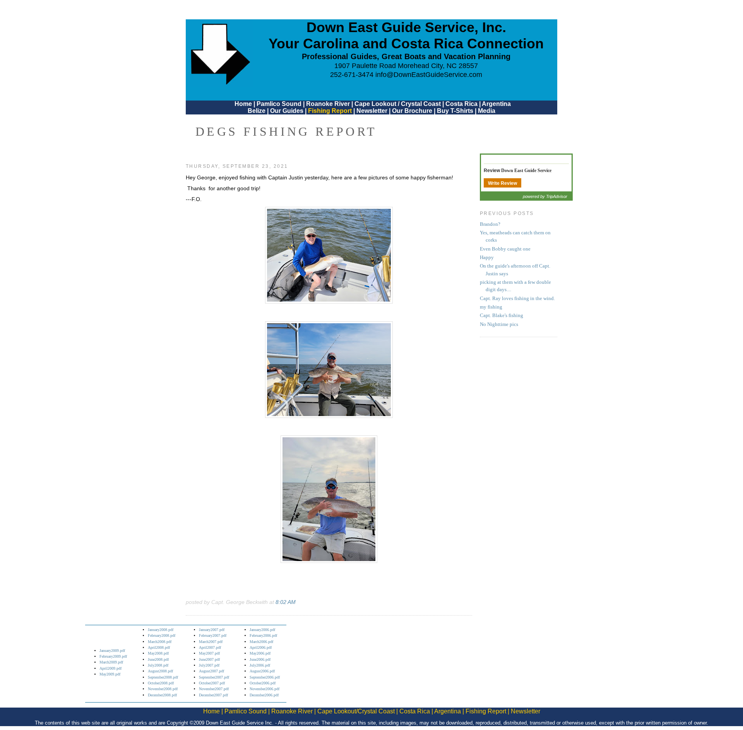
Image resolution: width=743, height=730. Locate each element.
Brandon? (490, 224)
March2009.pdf (111, 662)
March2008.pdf (159, 642)
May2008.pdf (158, 653)
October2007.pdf (212, 683)
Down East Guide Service (526, 170)
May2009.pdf (109, 674)
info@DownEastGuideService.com (428, 74)
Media (486, 110)
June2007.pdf (209, 659)
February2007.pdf (212, 635)
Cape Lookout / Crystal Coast (397, 104)
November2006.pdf (264, 689)
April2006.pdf (261, 647)
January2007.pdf (211, 630)
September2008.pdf (163, 677)
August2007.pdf (211, 671)
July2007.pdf (209, 665)
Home (243, 104)
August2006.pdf (262, 671)
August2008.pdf (160, 671)
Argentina (496, 104)
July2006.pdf (260, 665)
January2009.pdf (112, 650)
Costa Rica (461, 104)
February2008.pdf (161, 635)
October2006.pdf (263, 683)
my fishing (491, 307)
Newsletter (371, 110)
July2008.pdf (158, 665)
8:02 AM (286, 602)
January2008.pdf (160, 630)
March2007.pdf (211, 642)
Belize (256, 110)
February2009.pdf (113, 656)
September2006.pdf (265, 677)
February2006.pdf (263, 635)
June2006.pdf (260, 659)
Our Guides (286, 110)
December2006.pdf (264, 695)
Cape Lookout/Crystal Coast (356, 711)
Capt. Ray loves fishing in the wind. (517, 298)
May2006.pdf (260, 653)
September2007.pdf (214, 677)
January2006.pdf (262, 630)
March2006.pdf (261, 642)
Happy (487, 257)
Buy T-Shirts (455, 110)
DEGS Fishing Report (286, 131)
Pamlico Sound (279, 104)
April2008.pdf (159, 647)
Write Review (502, 183)
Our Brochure (412, 110)
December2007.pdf (213, 695)
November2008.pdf (163, 689)
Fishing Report (330, 110)
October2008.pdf (161, 683)
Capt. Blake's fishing (501, 315)
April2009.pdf (110, 668)
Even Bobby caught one (505, 249)
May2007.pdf (209, 653)
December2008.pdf (162, 695)
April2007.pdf (210, 647)
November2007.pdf (214, 689)
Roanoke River (328, 104)
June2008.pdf (158, 659)
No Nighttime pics (499, 324)
